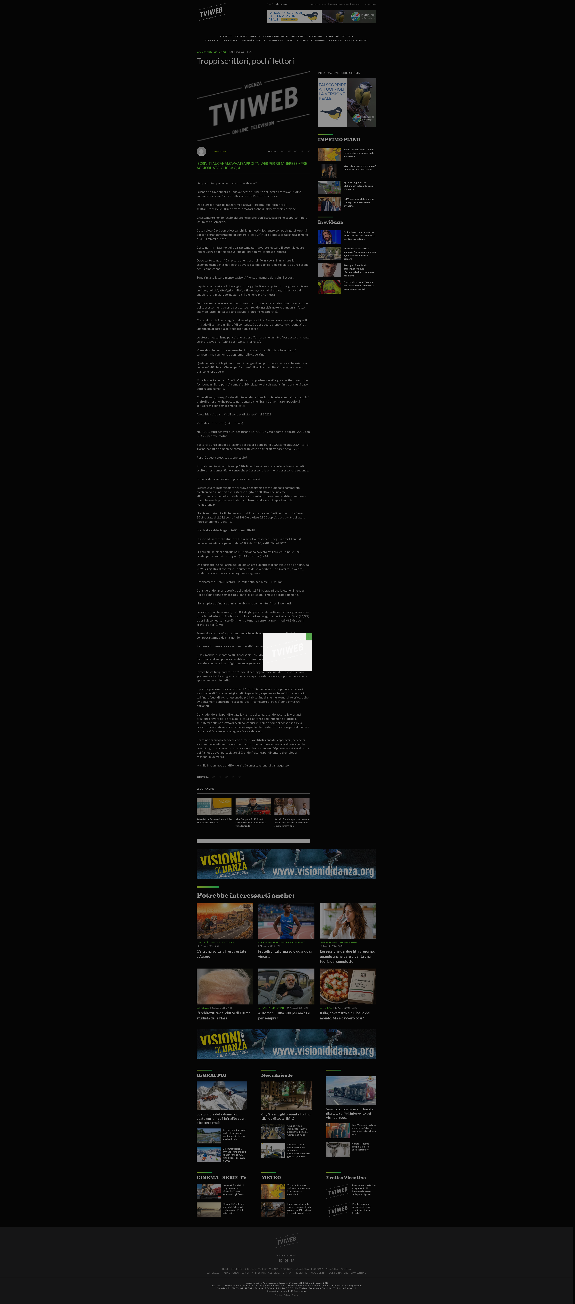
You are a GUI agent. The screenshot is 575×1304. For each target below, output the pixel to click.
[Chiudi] (309, 636)
